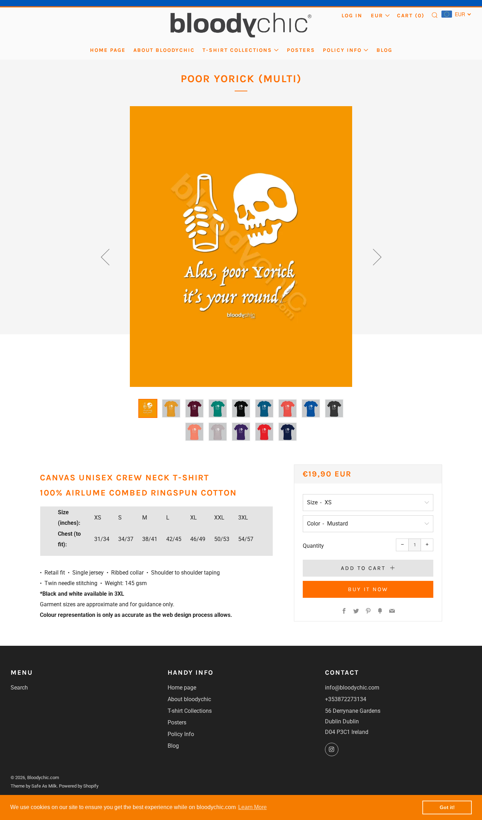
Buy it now (368, 589)
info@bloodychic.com (352, 687)
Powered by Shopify (78, 786)
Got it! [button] (447, 807)
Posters (301, 50)
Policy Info (342, 50)
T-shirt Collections (237, 50)
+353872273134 (345, 699)
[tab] (147, 408)
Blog (384, 50)
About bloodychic (164, 50)
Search (19, 687)
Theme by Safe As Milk (34, 786)
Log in (352, 15)
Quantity (313, 545)
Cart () (410, 15)
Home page (108, 50)
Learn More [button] (252, 807)
